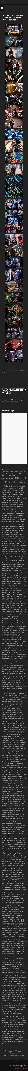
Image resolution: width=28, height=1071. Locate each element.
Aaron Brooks (14, 502)
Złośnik (5, 1041)
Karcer (16, 699)
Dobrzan (22, 601)
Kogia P (4, 706)
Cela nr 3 (13, 568)
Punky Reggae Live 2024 (18, 857)
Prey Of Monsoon (18, 848)
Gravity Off (7, 656)
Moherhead (14, 774)
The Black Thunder (8, 938)
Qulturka (4, 861)
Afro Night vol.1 (8, 510)
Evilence (16, 626)
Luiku (11, 738)
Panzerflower (18, 821)
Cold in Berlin (12, 575)
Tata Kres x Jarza (21, 928)
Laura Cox (8, 727)
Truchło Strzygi (11, 987)
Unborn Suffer (20, 994)
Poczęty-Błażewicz (14, 840)
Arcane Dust (5, 523)
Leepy (18, 727)
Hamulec (7, 662)
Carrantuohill (19, 566)
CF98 (24, 568)
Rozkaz (18, 876)
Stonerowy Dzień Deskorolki (9, 911)
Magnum (6, 746)
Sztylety (13, 925)
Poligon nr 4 (15, 842)
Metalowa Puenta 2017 (12, 755)
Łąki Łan (14, 723)
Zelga (11, 1035)
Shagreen (4, 891)
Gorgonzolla (11, 654)
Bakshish (4, 532)
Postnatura (10, 846)
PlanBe (9, 838)
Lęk (2, 729)
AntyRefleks (10, 519)
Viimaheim (16, 1004)
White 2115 (19, 1017)
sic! (11, 891)
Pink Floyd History (6, 836)
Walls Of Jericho (12, 1011)
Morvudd (24, 778)
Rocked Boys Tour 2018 (8, 872)
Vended (9, 1002)
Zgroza (16, 1037)
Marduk (3, 750)
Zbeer (16, 1033)
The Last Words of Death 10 (14, 947)
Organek (21, 812)
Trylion (21, 987)
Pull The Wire (5, 856)
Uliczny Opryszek (16, 992)
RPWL (21, 876)
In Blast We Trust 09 (7, 679)
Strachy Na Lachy (21, 911)
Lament (19, 723)
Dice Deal (9, 600)
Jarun (23, 688)
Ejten (3, 614)
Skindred (21, 896)
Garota (15, 645)
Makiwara (20, 746)
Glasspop (24, 647)
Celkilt (17, 568)
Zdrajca (20, 1033)
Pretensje (10, 848)
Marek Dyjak (9, 750)
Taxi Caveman (5, 930)
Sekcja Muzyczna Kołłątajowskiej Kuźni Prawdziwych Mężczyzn (13, 887)
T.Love (17, 925)
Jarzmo (16, 690)
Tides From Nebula (18, 977)
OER (8, 808)
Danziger (10, 587)
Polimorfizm (22, 842)
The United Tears (20, 974)
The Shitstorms (17, 972)
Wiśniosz (10, 1022)
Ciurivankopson (12, 574)
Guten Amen (14, 660)
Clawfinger (20, 574)
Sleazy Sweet (19, 898)
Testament (16, 932)
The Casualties (10, 939)
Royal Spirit (13, 876)
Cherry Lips (9, 572)
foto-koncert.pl (23, 1068)
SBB (7, 883)
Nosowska (7, 805)
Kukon (23, 718)
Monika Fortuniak (21, 774)
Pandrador (12, 821)
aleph (6, 513)
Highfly (9, 667)
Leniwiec (6, 729)
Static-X (16, 907)
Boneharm (21, 549)
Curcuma (4, 581)
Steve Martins (14, 909)
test (13, 932)
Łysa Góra (10, 742)
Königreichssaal (6, 712)
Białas (22, 538)
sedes (19, 885)
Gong (22, 650)
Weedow (11, 1015)
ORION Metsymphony (14, 814)
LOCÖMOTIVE (16, 735)
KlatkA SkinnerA (20, 705)
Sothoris (22, 902)
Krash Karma (22, 716)
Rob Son (22, 870)
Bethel (18, 538)
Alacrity (13, 511)
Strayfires (4, 913)
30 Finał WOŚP (15, 496)
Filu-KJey (13, 636)
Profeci (6, 850)
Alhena (19, 513)
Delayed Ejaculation (7, 594)
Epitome (12, 624)
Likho (11, 731)
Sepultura (9, 889)
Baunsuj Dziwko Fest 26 (9, 536)
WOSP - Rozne (5, 1028)
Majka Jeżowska (13, 746)
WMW (24, 1022)
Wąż (21, 1013)
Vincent (9, 1005)
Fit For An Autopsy (11, 637)
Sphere (14, 904)
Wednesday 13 (5, 1015)
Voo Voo (11, 1007)
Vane (7, 1000)
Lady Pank (9, 723)
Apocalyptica (5, 521)
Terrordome (9, 932)
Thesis (23, 972)
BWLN (7, 560)
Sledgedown (5, 900)
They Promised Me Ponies (14, 975)
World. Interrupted (15, 1026)
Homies (6, 669)
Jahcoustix (14, 686)
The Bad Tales (19, 936)
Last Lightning (13, 725)
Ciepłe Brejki (5, 574)
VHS (8, 1004)
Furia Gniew (13, 643)
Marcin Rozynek (20, 748)
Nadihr (11, 789)
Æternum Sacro (9, 508)
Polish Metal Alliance (7, 844)
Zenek (16, 1035)
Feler (23, 632)
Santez (9, 881)
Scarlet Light (11, 883)
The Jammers (11, 945)
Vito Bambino (5, 1007)
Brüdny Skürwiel (9, 555)
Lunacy (16, 740)
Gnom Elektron (8, 648)
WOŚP (22, 1026)
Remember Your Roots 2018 (9, 867)
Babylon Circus (11, 528)
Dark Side (8, 588)
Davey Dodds (14, 588)
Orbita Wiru (9, 812)
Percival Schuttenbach (12, 831)
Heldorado (11, 665)
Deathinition (5, 592)
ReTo (12, 868)
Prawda (23, 846)
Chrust (24, 572)
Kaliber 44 (4, 695)
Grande (20, 654)
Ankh (8, 517)
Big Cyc (16, 540)
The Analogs (12, 936)
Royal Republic (5, 876)
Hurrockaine (5, 673)
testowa (3, 934)
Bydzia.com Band (9, 562)
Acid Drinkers (12, 506)
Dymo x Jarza (22, 611)
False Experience (9, 630)
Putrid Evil (4, 859)
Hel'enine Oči (5, 665)
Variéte (10, 1000)
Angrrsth (18, 515)
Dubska (17, 611)
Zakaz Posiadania (14, 1031)
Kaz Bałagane (19, 703)
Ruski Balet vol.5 (8, 880)
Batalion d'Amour (6, 534)
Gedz (18, 645)
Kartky (9, 701)
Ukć (11, 992)
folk (9, 639)
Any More (15, 519)
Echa (18, 613)
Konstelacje (19, 712)
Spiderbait (18, 904)
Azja (23, 526)
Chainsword (10, 570)
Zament (8, 1033)
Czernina (23, 581)
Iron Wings (13, 684)
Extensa (23, 626)
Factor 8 (20, 628)
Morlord (9, 778)
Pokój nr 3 (9, 842)
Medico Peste (5, 753)
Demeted (4, 596)
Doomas (22, 603)
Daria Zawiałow (17, 587)
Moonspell (9, 776)
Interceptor (4, 682)
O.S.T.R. (13, 807)
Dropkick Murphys (17, 609)
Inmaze (15, 680)
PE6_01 (13, 827)
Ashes (7, 524)
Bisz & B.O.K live (19, 541)
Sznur (6, 925)
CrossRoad (19, 579)
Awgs (16, 526)
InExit (19, 679)
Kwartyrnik (19, 720)
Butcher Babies (17, 558)
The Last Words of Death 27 (14, 959)
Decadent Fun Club (13, 592)
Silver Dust (22, 892)
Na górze (16, 789)
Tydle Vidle (4, 990)
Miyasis (3, 774)
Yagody (19, 1028)
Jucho (10, 691)
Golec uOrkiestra (11, 650)
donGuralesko (16, 603)
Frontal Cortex (11, 641)
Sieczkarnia (5, 892)
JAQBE (20, 688)
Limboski (23, 731)
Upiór (17, 996)
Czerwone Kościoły (6, 583)
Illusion (13, 675)
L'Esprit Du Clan (10, 721)
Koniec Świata (18, 710)
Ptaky (20, 854)
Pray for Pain (5, 848)
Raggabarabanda (19, 861)
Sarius (13, 881)
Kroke (3, 718)
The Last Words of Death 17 (14, 951)
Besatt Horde (13, 538)
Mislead (15, 772)
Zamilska (12, 1033)
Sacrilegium (5, 881)
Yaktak (22, 1028)
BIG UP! (4, 541)
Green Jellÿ (13, 656)
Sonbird (18, 902)
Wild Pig (18, 1020)
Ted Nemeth (20, 930)
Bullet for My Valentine (7, 558)
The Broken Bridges (18, 938)
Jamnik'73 (15, 688)
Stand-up (21, 905)
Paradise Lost (5, 823)
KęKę (24, 703)
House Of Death (6, 671)
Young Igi (8, 1029)
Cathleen (8, 568)
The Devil (14, 941)
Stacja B (16, 905)
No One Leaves (12, 803)
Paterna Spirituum (13, 823)
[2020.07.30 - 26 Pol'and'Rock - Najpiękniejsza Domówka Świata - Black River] (14, 29)
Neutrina (16, 797)
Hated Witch (7, 663)
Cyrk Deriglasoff (10, 581)
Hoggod (22, 667)
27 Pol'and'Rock (8, 486)
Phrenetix (4, 833)
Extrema (4, 628)
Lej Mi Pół (23, 727)
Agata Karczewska (17, 510)
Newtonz (21, 797)
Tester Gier (22, 932)
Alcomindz (17, 511)
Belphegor (7, 538)
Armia (17, 523)
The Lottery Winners (17, 968)
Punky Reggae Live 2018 (15, 856)
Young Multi (14, 1029)
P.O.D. (13, 818)
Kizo (14, 705)
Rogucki (16, 872)
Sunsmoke (19, 913)
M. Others (22, 742)
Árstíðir (21, 523)
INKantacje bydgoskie (7, 680)
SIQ (14, 894)
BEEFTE (18, 536)
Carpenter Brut (5, 566)
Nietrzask (4, 799)
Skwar (7, 898)
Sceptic (17, 883)
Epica (7, 624)
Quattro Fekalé (11, 859)
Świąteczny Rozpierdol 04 (16, 917)
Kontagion (4, 714)
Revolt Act (16, 868)
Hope (9, 669)
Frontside (17, 641)
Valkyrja (4, 1000)
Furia (8, 643)
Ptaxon (24, 854)
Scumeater (15, 885)
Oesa (11, 808)
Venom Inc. (19, 1002)
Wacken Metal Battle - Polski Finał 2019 (12, 1009)
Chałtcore (15, 570)
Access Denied (5, 506)
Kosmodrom (15, 714)
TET (7, 934)
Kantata (3, 697)
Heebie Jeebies (15, 663)
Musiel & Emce (5, 782)
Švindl (7, 915)
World (9, 1026)
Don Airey (10, 603)
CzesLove (14, 583)
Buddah (17, 557)
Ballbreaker (9, 532)
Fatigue (13, 632)
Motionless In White (11, 780)
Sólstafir (13, 902)
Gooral (20, 652)
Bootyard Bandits (6, 551)
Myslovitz (7, 789)
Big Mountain (21, 540)
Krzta (6, 718)
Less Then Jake (13, 729)
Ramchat (12, 863)
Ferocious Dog (16, 634)
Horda (12, 669)
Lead (13, 727)
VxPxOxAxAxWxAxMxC (19, 1007)
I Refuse (8, 684)
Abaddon (21, 502)
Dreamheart (5, 609)
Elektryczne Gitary (17, 614)
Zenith (19, 1035)
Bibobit (3, 540)
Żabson (19, 1029)
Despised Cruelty (17, 596)
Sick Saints (15, 891)
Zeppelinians (5, 1037)
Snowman (8, 902)
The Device (9, 941)
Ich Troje (4, 675)
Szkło (3, 925)
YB (25, 1028)
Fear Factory (18, 632)
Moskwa (4, 780)
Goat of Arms (16, 648)
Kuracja (6, 720)
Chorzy (20, 572)
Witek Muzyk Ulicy (18, 1022)
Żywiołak (4, 1043)
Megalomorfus (12, 753)
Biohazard (12, 541)
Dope (3, 605)
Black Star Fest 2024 (15, 545)
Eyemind (8, 628)
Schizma (21, 883)
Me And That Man (20, 752)
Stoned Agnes (21, 909)
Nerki (3, 797)
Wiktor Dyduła (12, 1020)
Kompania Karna (11, 708)
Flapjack (19, 637)
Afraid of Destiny (17, 508)
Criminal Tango (18, 577)
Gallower (10, 645)
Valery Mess (16, 998)
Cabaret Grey (18, 562)
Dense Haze (9, 596)
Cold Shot (18, 576)
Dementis (21, 594)
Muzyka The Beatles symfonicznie (10, 784)
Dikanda (14, 600)
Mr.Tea (21, 780)
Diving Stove (16, 601)
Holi (3, 669)
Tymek (21, 990)
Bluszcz (4, 549)
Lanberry (23, 723)
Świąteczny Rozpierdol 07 (10, 919)
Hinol (12, 667)
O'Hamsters (4, 807)
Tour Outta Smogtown (16, 979)
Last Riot (19, 725)
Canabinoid (13, 564)
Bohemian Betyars (10, 549)
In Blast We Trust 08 (20, 677)
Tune (3, 988)
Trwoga (17, 987)
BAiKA (21, 530)
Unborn (14, 994)
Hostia (23, 669)
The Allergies (5, 936)
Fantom (16, 630)
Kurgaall (10, 720)
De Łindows (15, 594)
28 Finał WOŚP (17, 488)
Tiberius (11, 977)
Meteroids (10, 767)
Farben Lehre (22, 630)
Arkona (10, 523)
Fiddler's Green (6, 636)
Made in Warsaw (20, 744)
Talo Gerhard (15, 926)
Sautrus (3, 883)
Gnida (3, 648)
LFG (3, 731)
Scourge (4, 885)
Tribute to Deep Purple (10, 983)
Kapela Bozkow (10, 697)
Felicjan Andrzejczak (7, 634)
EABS (14, 613)
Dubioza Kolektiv (10, 611)
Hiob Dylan (17, 667)
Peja (17, 827)
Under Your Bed (6, 996)
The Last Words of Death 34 (14, 966)
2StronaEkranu (5, 471)
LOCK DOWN (8, 734)
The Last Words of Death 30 (14, 962)
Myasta (15, 787)
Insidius (23, 680)
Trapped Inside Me (18, 981)
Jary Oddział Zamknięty (7, 690)
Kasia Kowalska (15, 701)
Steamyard (21, 907)
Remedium (21, 865)
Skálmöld (8, 896)
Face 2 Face (14, 628)
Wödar (3, 1024)
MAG (3, 746)
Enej (23, 623)
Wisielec (6, 1022)
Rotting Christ (21, 874)
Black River (12, 370)
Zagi (8, 1031)
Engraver (4, 624)
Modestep (8, 774)
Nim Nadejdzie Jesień (20, 799)
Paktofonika (5, 820)
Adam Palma (20, 506)
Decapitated (21, 592)
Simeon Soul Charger (7, 894)
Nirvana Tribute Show (7, 801)
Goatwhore (22, 648)
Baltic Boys (15, 532)
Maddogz (13, 744)
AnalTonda (13, 515)
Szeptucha (22, 923)
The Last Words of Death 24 (14, 955)
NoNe (5, 803)
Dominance (4, 603)
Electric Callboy (8, 614)
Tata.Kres (14, 928)
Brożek (3, 555)
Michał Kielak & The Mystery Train (17, 769)
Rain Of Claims (5, 863)
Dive (12, 601)
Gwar (23, 660)
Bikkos (7, 541)
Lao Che (7, 725)
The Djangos (21, 941)
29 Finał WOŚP (17, 492)
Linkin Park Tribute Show (8, 733)
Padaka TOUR (19, 818)
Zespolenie (11, 1037)
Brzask (13, 557)
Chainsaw (4, 570)
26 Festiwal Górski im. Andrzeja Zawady (12, 480)
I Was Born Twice (21, 684)
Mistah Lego (20, 772)
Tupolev (6, 988)
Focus (6, 639)
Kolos (7, 706)
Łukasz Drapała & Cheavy (19, 738)
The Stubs (12, 974)
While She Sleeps (11, 1017)
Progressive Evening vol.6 (8, 852)
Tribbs (3, 983)
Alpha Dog (7, 515)
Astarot (10, 524)
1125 (7, 502)
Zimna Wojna (8, 1039)
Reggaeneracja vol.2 (12, 865)
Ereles (16, 624)
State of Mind (10, 907)
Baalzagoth (4, 528)
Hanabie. (12, 662)
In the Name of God (12, 682)
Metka (14, 767)
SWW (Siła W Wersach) (9, 923)
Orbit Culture (15, 812)
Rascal (16, 863)
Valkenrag (22, 998)
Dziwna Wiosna (9, 613)
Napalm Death (14, 793)
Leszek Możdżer (21, 729)
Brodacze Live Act (12, 553)
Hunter (21, 671)
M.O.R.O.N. (17, 742)
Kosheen (9, 714)
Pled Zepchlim (5, 840)
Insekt (18, 680)
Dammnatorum (5, 585)
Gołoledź (18, 650)
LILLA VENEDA (17, 731)
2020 (10, 502)
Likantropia (7, 731)
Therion (13, 970)
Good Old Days (14, 652)
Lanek (3, 725)
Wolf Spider (4, 1026)
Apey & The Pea (22, 519)
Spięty (9, 905)
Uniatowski (13, 996)
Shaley (8, 891)
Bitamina (8, 543)
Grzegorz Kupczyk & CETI (17, 658)
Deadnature (18, 590)
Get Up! (8, 647)
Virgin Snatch (22, 1005)
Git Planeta (18, 647)
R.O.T (13, 861)
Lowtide (7, 738)
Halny (3, 662)
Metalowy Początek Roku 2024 (10, 763)
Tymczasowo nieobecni (14, 990)
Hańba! (16, 662)
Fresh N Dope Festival (16, 639)
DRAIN (12, 607)
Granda (16, 654)
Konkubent (13, 712)
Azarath (20, 526)
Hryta (18, 671)
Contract (4, 577)
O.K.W (9, 807)
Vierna (11, 1004)
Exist (20, 626)
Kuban (19, 718)
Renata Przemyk (20, 867)
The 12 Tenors (15, 934)
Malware (14, 748)
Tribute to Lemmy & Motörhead (14, 985)
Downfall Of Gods (6, 607)
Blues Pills (20, 547)
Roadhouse (9, 870)
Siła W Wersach (15, 892)
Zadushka (4, 1031)
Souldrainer (4, 904)
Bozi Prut (20, 551)
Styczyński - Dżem (11, 913)
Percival (13, 829)
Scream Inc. (9, 885)
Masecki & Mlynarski (7, 752)
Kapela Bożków (18, 697)
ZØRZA (15, 1041)
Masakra (21, 750)
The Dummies (17, 943)
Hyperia (10, 673)
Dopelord (7, 605)
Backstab (10, 530)
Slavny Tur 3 (12, 898)
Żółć (12, 1041)
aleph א (10, 513)
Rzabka (18, 880)
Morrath (14, 778)
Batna (12, 534)
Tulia (24, 987)
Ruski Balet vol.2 (14, 878)
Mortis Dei (18, 778)
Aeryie (3, 508)
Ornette (12, 816)
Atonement (8, 526)
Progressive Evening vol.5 (16, 850)
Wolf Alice (17, 1024)
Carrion (3, 568)
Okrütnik (20, 808)
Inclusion (15, 678)
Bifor (6, 540)
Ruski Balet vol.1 (6, 878)
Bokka (17, 549)
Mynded (19, 787)
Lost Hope (13, 736)
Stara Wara (4, 907)
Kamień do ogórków (12, 695)
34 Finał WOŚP (16, 500)
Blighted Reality (9, 547)
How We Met (13, 671)
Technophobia (12, 930)
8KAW (21, 473)
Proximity (12, 854)
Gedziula (22, 645)
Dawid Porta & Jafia (10, 590)
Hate (3, 663)
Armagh (14, 523)
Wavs (18, 1013)
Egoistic (22, 613)
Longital (23, 734)
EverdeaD (11, 626)
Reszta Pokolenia (6, 868)
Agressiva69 (7, 511)
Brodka (18, 553)
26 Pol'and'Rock (5, 370)
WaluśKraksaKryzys (7, 1013)
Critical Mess (13, 579)
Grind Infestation (20, 656)
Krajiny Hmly (5, 716)
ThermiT (18, 970)
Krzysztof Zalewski (13, 718)
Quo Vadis (8, 861)
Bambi (20, 532)
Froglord (24, 639)
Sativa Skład (23, 881)
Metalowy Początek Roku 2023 (16, 761)
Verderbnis (4, 1004)
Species (10, 904)
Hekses (21, 663)
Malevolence (5, 748)
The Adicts (21, 934)
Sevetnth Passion (21, 889)
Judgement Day (17, 691)
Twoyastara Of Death (19, 988)
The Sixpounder (6, 974)
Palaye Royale (11, 820)
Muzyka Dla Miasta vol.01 (16, 782)
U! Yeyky (7, 992)
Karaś (12, 699)
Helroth (21, 665)
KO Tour (20, 714)
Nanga (9, 793)
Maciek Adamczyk (6, 744)
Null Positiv (21, 805)
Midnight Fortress (6, 771)
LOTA (18, 736)
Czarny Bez (18, 581)
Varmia (14, 1000)
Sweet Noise (12, 915)
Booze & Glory (14, 551)
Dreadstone (18, 607)
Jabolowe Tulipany (6, 686)
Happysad (21, 662)
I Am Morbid (15, 673)
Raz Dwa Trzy (21, 863)
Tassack (9, 928)
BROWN (23, 553)
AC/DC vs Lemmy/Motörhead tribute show (12, 504)
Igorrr (10, 675)
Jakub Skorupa (21, 686)
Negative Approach (11, 795)
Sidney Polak (22, 891)
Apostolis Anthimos (19, 521)
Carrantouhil (12, 566)
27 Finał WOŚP (21, 484)
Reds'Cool (4, 865)
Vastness (19, 1000)
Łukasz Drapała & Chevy (8, 740)
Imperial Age (5, 677)
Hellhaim (16, 665)
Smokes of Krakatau (15, 900)
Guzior (19, 660)
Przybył (17, 854)
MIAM (20, 767)
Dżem (3, 613)
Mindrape (17, 771)
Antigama (20, 517)
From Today (5, 641)
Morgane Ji (4, 778)
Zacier (23, 1029)
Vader (11, 998)
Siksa (9, 892)
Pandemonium (5, 821)
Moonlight (4, 776)
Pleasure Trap (21, 838)
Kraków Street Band (13, 716)
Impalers (21, 675)
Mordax (20, 776)
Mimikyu (13, 771)
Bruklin (16, 555)
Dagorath (19, 583)
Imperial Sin (11, 677)
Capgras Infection (21, 564)
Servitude (14, 889)
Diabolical (4, 600)
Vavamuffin (4, 1002)
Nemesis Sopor (20, 795)
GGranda (13, 647)
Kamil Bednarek (22, 695)
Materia (14, 752)
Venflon (14, 1002)
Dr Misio (10, 609)
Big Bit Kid (10, 540)
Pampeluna (19, 820)
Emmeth (19, 623)
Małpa (9, 748)
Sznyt (9, 925)
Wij (7, 1020)
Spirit (12, 905)
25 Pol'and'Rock (18, 478)
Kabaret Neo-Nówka (18, 693)
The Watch (4, 975)
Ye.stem (4, 1029)
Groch (3, 658)
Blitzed (15, 547)
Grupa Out (7, 658)
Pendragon (8, 829)
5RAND (11, 471)
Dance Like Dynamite (14, 585)
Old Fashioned (11, 810)
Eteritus (20, 624)
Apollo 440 (11, 521)
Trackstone (4, 981)
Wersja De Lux (18, 1015)
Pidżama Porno (11, 833)
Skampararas (14, 896)
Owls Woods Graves (7, 818)
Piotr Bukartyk (14, 836)
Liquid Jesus (18, 733)
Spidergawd (5, 905)
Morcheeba (15, 776)
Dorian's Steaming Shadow (17, 605)
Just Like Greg (9, 693)
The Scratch (10, 972)
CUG (24, 579)
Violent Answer (15, 1005)
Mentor (18, 753)
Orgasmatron (5, 814)
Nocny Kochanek (18, 801)
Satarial (17, 881)
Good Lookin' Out (6, 652)
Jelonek (20, 690)
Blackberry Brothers (15, 543)
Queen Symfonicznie (20, 859)
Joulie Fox (6, 691)
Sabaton (22, 880)
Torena (9, 979)
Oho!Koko (15, 808)
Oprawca (17, 810)
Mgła (17, 767)
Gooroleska (4, 654)
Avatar (13, 526)
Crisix (7, 579)
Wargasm (14, 1013)
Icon (7, 675)
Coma (22, 575)
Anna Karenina (13, 517)
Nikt (13, 799)
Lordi (4, 736)
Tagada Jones (8, 926)
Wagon (6, 1011)
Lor (2, 736)
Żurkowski (20, 1041)
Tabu (20, 925)
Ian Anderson (22, 673)
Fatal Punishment (6, 632)
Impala (17, 675)
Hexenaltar (4, 667)
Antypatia (4, 519)
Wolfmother (23, 1024)
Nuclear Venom (14, 805)
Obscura (18, 807)
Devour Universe (12, 598)
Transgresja (10, 981)
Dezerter (19, 598)
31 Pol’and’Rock (18, 498)
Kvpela (14, 720)
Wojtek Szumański (10, 1024)
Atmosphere (16, 524)
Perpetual (21, 831)
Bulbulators (22, 557)
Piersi (16, 833)
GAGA (6, 645)
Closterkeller (5, 576)
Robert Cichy (16, 870)
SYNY (17, 923)
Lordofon (8, 736)
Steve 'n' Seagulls (6, 909)
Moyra (17, 780)
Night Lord (9, 799)
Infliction (23, 679)
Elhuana (4, 616)
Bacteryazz (16, 530)
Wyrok (15, 1028)
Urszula (8, 998)
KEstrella (4, 705)
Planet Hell (14, 838)
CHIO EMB (15, 572)
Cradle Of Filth (9, 577)
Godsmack (4, 650)
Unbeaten (9, 994)
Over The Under (19, 816)
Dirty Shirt (8, 601)
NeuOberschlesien (9, 797)
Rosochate (14, 874)
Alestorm (14, 513)
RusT (14, 880)
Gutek (9, 660)
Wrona (11, 1028)
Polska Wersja (16, 844)
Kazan (13, 703)
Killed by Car (9, 705)
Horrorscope (18, 669)
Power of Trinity (17, 846)
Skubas (3, 898)
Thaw (9, 934)
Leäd (15, 727)
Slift (9, 900)
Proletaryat (7, 854)
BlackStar (7, 545)
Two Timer (11, 988)
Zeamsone (7, 1035)
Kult (3, 720)
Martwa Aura (15, 750)
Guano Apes (5, 660)
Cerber (21, 568)
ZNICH (9, 1041)
